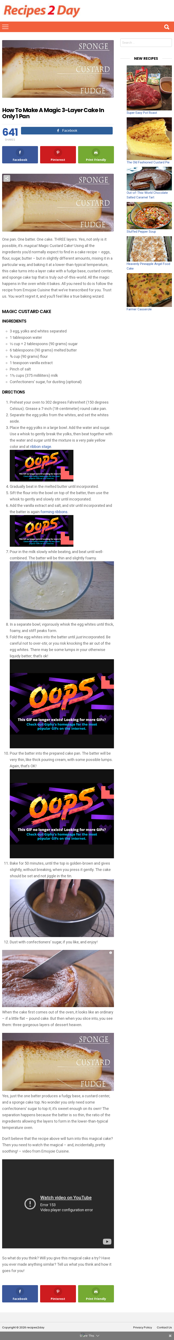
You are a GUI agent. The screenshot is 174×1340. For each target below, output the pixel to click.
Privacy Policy (142, 1327)
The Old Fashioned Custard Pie (148, 162)
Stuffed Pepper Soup (141, 231)
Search (166, 27)
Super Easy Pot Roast (142, 113)
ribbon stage (40, 446)
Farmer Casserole (139, 309)
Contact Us (164, 1327)
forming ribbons (54, 512)
